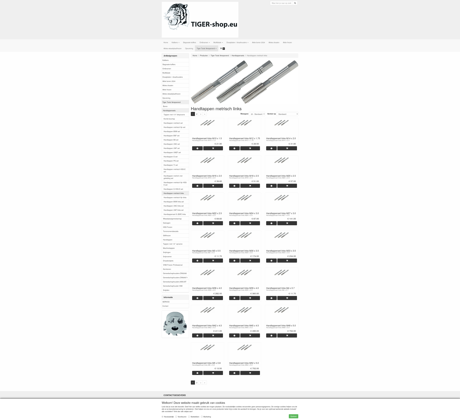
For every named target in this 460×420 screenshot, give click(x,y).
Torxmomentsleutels (170, 231)
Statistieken (195, 416)
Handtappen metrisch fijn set (174, 127)
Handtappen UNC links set (174, 206)
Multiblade (166, 73)
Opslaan (293, 416)
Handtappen (167, 239)
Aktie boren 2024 (168, 81)
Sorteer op (271, 114)
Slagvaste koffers (168, 64)
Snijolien (166, 290)
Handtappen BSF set (171, 135)
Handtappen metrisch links (174, 193)
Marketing (207, 416)
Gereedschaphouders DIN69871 (175, 277)
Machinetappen (169, 248)
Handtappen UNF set (172, 148)
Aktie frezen (166, 89)
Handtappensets (169, 110)
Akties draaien (167, 85)
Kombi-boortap (169, 119)
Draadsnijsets (168, 260)
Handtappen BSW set (172, 131)
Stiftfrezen (167, 235)
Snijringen (167, 252)
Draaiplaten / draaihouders (172, 77)
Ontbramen (166, 68)
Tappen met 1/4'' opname (172, 244)
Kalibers (165, 60)
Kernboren (167, 269)
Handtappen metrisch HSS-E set (174, 170)
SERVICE (166, 302)
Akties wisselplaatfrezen (171, 94)
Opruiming (166, 98)
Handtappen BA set (171, 140)
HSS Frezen (167, 227)
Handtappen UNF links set (174, 210)
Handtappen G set (171, 156)
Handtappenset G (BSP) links (175, 214)
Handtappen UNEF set (172, 152)
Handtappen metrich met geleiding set (173, 177)
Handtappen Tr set (171, 165)
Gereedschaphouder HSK (173, 286)
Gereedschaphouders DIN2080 (175, 273)
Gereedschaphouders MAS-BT (174, 281)
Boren (165, 106)
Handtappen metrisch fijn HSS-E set (175, 183)
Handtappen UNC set (172, 144)
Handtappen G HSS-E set (173, 189)
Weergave (244, 114)
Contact (165, 306)
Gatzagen (166, 223)
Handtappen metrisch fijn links (175, 197)
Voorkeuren (182, 416)
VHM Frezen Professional (172, 265)
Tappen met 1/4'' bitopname (174, 114)
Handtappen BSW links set (174, 201)
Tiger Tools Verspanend (171, 102)
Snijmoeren (167, 256)
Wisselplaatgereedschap (172, 218)
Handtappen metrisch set (173, 123)
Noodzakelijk (169, 416)
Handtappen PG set (171, 161)
